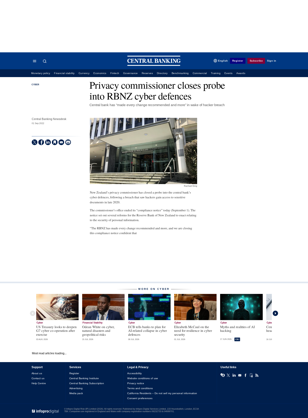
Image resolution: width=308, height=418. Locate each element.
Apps (251, 375)
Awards (240, 73)
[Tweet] (34, 142)
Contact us (38, 378)
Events (228, 73)
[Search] (45, 61)
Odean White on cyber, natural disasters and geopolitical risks (98, 330)
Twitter (228, 375)
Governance (130, 73)
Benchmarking (180, 73)
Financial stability (64, 73)
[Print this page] (68, 142)
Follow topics (222, 375)
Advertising (76, 388)
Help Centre (39, 383)
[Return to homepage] (154, 65)
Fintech (114, 73)
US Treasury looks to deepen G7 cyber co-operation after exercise (56, 330)
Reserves (147, 73)
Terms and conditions (140, 388)
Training (215, 73)
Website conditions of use (142, 378)
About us (37, 373)
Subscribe (256, 60)
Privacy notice (135, 383)
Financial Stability (92, 322)
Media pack (76, 393)
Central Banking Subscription (86, 383)
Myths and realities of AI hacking (237, 328)
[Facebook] (41, 142)
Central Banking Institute (84, 378)
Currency (84, 73)
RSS (257, 375)
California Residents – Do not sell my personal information (162, 393)
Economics (99, 73)
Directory (162, 73)
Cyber (35, 84)
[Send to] (61, 142)
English (223, 60)
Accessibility (134, 373)
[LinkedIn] (48, 142)
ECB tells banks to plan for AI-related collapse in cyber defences (147, 330)
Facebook (245, 375)
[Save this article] (55, 142)
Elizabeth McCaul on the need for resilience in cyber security (193, 330)
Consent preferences (139, 398)
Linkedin (234, 375)
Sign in (271, 60)
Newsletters (240, 375)
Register (237, 60)
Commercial (200, 73)
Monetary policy (40, 73)
